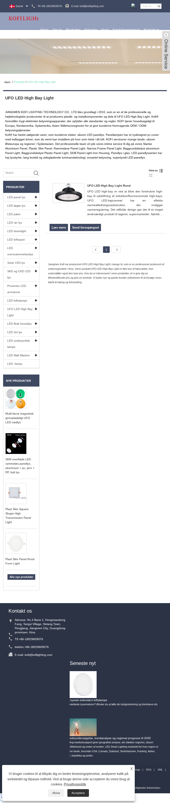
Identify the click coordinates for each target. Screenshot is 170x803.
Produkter (73, 30)
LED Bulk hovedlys (19, 323)
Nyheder (91, 30)
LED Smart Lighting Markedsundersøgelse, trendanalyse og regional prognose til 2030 (94, 738)
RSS (148, 769)
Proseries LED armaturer (16, 289)
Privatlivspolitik (75, 784)
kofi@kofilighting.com (92, 6)
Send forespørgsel (126, 30)
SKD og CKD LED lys (18, 274)
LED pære (14, 214)
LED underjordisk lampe (18, 343)
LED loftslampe (17, 300)
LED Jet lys (14, 332)
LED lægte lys (16, 205)
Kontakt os (151, 30)
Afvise (56, 793)
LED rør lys (14, 222)
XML (160, 769)
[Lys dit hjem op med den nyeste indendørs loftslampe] (83, 684)
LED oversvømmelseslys (20, 251)
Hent (104, 30)
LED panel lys (16, 197)
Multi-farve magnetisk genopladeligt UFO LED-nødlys (19, 418)
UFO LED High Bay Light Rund (109, 185)
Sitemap (135, 769)
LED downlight (16, 231)
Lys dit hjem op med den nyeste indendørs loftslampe (72, 700)
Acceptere (78, 793)
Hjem (44, 30)
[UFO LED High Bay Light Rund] (68, 193)
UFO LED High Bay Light (42, 82)
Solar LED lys (16, 262)
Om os (57, 30)
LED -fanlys (14, 363)
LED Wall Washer (18, 355)
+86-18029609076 (31, 639)
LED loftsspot (16, 239)
